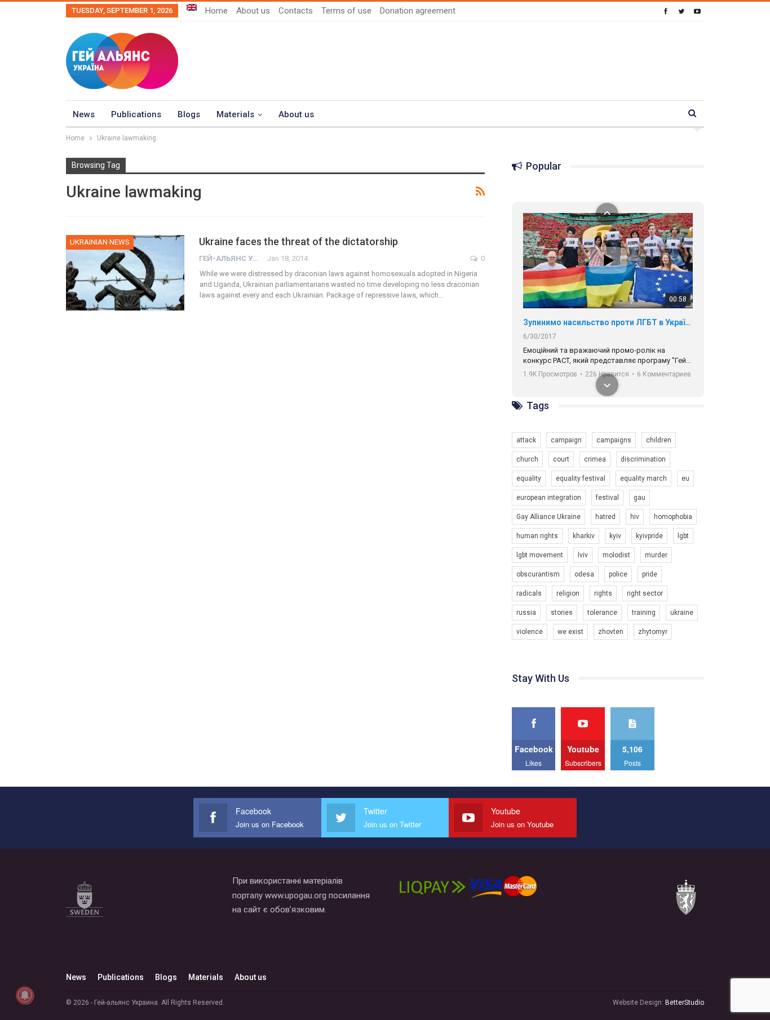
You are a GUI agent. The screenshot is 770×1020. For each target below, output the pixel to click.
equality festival (580, 478)
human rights (537, 536)
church (527, 459)
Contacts (295, 11)
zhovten (610, 632)
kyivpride (649, 536)
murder (656, 555)
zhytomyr (652, 632)
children (658, 440)
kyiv (615, 536)
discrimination (643, 459)
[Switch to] (192, 7)
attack (526, 440)
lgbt (683, 536)
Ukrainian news (100, 242)
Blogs (189, 114)
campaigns (613, 440)
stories (562, 613)
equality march (643, 478)
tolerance (602, 613)
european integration (548, 498)
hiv (634, 517)
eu (685, 478)
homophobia (673, 517)
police (618, 574)
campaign (566, 440)
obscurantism (538, 574)
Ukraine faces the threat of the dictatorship (298, 241)
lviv (583, 555)
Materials (235, 114)
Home (216, 11)
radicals (529, 593)
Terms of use (346, 11)
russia (526, 613)
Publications (136, 114)
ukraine (681, 613)
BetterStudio (684, 1002)
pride (649, 574)
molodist (616, 555)
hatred (605, 517)
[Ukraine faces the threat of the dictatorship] (125, 273)
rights (603, 593)
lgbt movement (539, 555)
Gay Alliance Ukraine (548, 517)
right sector (645, 593)
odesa (584, 574)
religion (567, 593)
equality (528, 478)
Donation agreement (417, 11)
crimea (595, 459)
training (644, 613)
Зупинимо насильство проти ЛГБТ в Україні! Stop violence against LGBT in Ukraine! (608, 322)
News (84, 114)
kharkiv (584, 536)
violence (529, 632)
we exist (570, 632)
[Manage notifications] (25, 995)
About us (253, 11)
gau (639, 498)
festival (607, 498)
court (561, 459)
